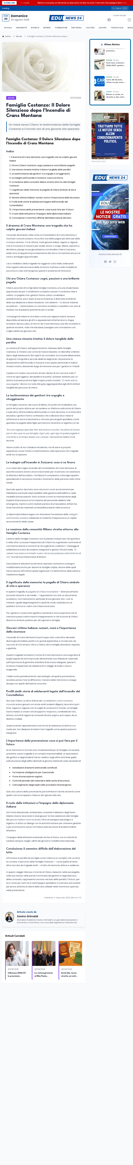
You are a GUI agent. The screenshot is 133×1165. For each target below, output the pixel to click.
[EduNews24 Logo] (66, 17)
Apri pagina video (99, 161)
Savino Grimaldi (27, 916)
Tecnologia (117, 27)
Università (21, 27)
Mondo (47, 27)
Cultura (90, 27)
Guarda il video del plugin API (110, 254)
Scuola (8, 27)
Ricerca (35, 27)
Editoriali (76, 27)
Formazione (61, 27)
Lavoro (103, 27)
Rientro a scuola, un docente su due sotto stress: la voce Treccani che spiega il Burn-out (64, 2)
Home (8, 36)
